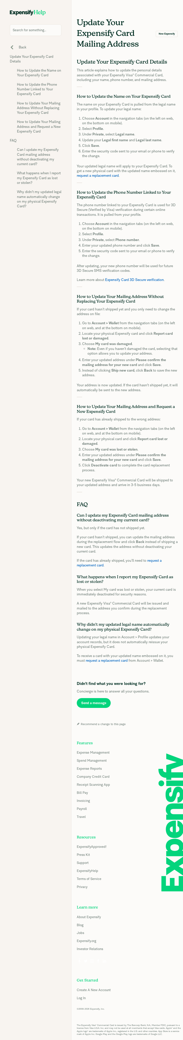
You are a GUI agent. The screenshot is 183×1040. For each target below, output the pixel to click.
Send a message (93, 703)
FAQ (13, 140)
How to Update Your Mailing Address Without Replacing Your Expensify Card (38, 108)
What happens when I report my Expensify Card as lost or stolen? (39, 178)
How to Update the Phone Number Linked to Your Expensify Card (37, 89)
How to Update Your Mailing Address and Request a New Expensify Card (39, 126)
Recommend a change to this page (103, 724)
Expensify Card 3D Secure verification (134, 280)
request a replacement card (98, 175)
